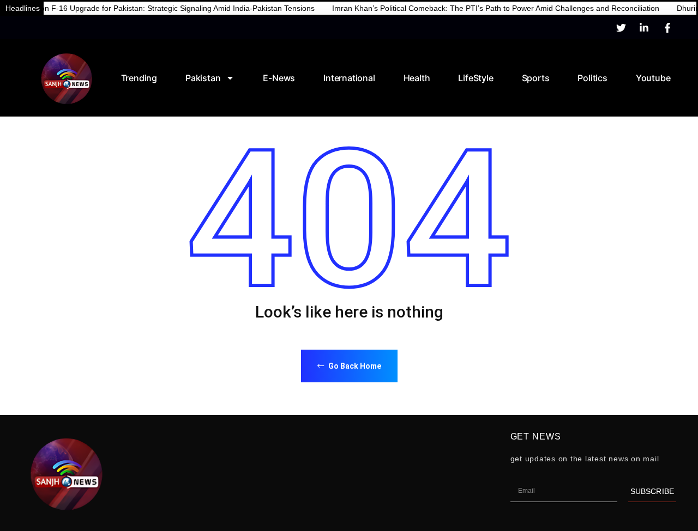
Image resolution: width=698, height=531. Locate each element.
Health (417, 77)
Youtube (653, 77)
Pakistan (202, 77)
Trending (139, 77)
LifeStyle (475, 77)
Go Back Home (354, 366)
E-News (279, 77)
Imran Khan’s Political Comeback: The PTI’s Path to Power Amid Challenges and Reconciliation (480, 8)
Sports (536, 77)
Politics (592, 77)
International (349, 77)
